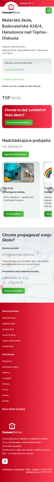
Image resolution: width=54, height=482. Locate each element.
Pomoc (5, 389)
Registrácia (7, 361)
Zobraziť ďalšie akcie (14, 154)
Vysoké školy (8, 346)
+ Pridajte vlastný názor (13, 79)
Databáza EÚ (25, 3)
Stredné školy (8, 329)
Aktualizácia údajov (10, 367)
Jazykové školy (8, 335)
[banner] (11, 8)
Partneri (5, 395)
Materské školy (8, 318)
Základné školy (8, 323)
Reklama (6, 372)
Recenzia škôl (18, 46)
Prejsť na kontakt (12, 291)
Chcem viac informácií (18, 122)
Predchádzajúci (3, 190)
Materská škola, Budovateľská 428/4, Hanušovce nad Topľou (25, 51)
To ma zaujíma (13, 214)
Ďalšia (50, 190)
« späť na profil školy (14, 69)
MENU (49, 10)
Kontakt (5, 401)
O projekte (6, 378)
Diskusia (6, 46)
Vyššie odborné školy (11, 340)
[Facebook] (5, 461)
